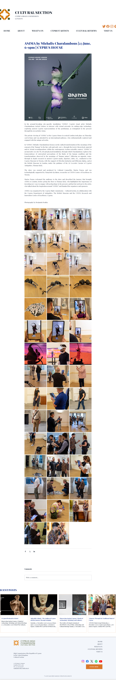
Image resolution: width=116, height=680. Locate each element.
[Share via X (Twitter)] (30, 551)
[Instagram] (83, 661)
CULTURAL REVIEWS (95, 649)
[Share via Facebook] (25, 551)
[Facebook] (87, 661)
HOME (100, 641)
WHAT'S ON (98, 647)
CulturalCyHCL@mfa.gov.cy (21, 668)
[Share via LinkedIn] (34, 551)
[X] (92, 661)
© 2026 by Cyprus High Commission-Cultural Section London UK (58, 676)
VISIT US (99, 652)
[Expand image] (35, 219)
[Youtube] (100, 661)
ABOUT (99, 644)
